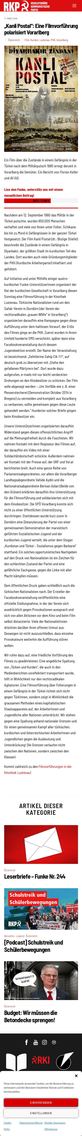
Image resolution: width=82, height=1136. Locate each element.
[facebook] (27, 1040)
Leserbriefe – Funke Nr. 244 (34, 876)
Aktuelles (9, 936)
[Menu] (74, 5)
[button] (76, 1076)
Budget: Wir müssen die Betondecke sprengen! (30, 1016)
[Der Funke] (25, 9)
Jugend (20, 936)
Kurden (34, 40)
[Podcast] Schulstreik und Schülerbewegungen (33, 945)
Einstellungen (41, 1113)
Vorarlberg (62, 40)
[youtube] (36, 1040)
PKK (53, 40)
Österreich (14, 40)
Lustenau (44, 40)
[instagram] (45, 1040)
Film (27, 40)
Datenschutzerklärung (31, 1122)
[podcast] (54, 1040)
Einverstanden (41, 1102)
